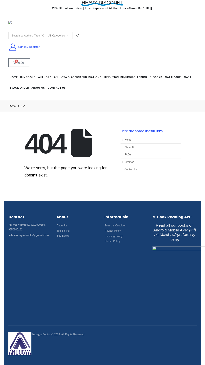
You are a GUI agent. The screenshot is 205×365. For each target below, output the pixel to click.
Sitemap (129, 162)
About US (38, 88)
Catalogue (173, 77)
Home (128, 139)
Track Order (19, 88)
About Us (130, 147)
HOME (14, 77)
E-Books (156, 77)
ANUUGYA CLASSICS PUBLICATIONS (77, 77)
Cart (187, 77)
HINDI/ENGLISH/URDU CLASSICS (125, 77)
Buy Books (27, 77)
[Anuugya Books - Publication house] (23, 24)
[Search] (78, 35)
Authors (44, 77)
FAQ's (128, 154)
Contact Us (56, 88)
